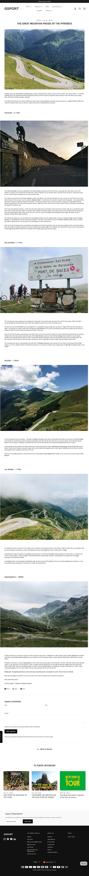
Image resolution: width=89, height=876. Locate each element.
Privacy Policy (35, 736)
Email (46, 705)
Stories (48, 11)
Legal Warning (51, 839)
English (35, 862)
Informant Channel (52, 852)
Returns (49, 849)
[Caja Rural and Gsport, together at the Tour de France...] (73, 780)
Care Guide (30, 847)
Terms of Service (45, 736)
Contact (29, 836)
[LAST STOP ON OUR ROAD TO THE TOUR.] (16, 780)
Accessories (56, 6)
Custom (39, 11)
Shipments (50, 847)
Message (6, 713)
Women (38, 6)
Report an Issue (31, 844)
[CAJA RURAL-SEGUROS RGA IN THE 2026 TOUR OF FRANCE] (44, 780)
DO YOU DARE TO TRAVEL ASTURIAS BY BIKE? (18, 683)
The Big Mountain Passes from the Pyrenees (24, 672)
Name (6, 705)
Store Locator (71, 836)
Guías (39, 20)
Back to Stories (46, 749)
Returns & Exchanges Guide (34, 842)
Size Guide (30, 839)
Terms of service (31, 854)
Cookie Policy (51, 844)
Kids (47, 6)
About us (49, 836)
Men (28, 6)
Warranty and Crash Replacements (32, 850)
